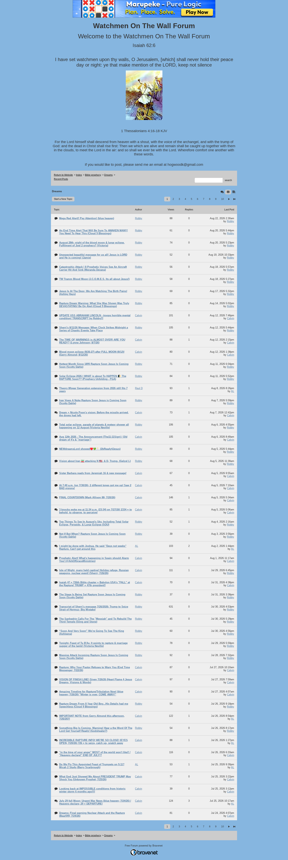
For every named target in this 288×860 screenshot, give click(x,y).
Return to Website (63, 175)
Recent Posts (61, 179)
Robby (230, 221)
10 (222, 199)
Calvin (230, 318)
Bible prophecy (93, 175)
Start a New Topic (63, 199)
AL (232, 391)
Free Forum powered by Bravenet (144, 845)
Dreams (108, 175)
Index (79, 175)
